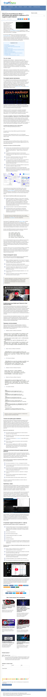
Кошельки (20, 6)
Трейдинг (30, 6)
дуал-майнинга (12, 217)
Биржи (16, 6)
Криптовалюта (10, 6)
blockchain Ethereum (6, 35)
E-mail (12, 665)
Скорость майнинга (11, 190)
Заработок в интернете (7, 9)
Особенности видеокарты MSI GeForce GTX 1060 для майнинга (8, 607)
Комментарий (4, 668)
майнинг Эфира (22, 221)
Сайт (21, 665)
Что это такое (6, 44)
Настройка (6, 47)
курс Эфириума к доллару (14, 30)
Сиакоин (20, 86)
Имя (3, 665)
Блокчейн (25, 6)
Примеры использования (8, 50)
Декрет (17, 86)
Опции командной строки (8, 48)
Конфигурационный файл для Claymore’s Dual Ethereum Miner (14, 49)
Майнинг (5, 6)
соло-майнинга (18, 438)
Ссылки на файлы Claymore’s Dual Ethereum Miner (12, 46)
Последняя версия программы (9, 45)
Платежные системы (36, 6)
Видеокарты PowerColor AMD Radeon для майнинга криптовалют (23, 627)
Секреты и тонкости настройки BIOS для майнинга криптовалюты (23, 642)
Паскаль (27, 86)
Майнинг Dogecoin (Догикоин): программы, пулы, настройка (8, 627)
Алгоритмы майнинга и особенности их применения (8, 642)
